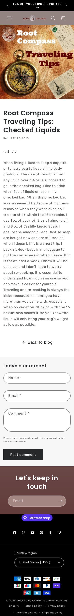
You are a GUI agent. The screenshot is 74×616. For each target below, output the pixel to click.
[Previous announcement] (7, 5)
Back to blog (40, 342)
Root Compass (26, 600)
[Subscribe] (61, 501)
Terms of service (26, 612)
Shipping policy (52, 612)
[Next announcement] (66, 5)
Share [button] (12, 151)
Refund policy (33, 605)
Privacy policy (56, 605)
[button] (9, 18)
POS (39, 600)
